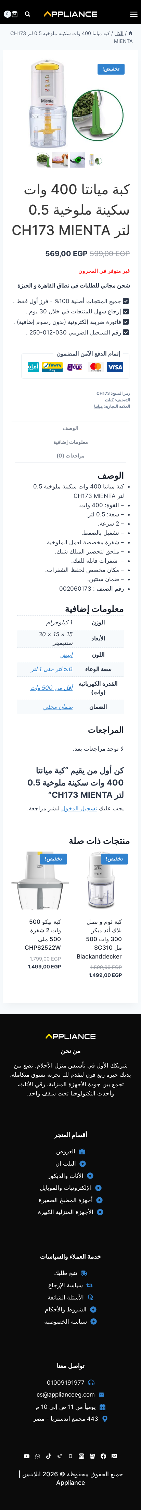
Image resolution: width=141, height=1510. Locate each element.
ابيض (66, 654)
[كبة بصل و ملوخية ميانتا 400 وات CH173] (70, 104)
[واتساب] (37, 1456)
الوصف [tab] (70, 428)
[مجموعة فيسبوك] (92, 1456)
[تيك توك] (48, 1456)
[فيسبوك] (103, 1456)
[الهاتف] (70, 1456)
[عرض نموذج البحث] (27, 14)
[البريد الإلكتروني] (114, 1456)
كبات (109, 399)
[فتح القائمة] (133, 14)
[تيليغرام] (59, 1456)
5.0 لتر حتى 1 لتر (52, 669)
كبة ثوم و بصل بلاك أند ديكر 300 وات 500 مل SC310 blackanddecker (99, 939)
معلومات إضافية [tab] (70, 442)
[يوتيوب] (26, 1456)
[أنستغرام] (81, 1456)
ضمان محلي (58, 706)
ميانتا (98, 406)
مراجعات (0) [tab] (70, 455)
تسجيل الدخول (79, 808)
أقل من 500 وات (51, 687)
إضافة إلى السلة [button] (44, 987)
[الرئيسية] (130, 33)
